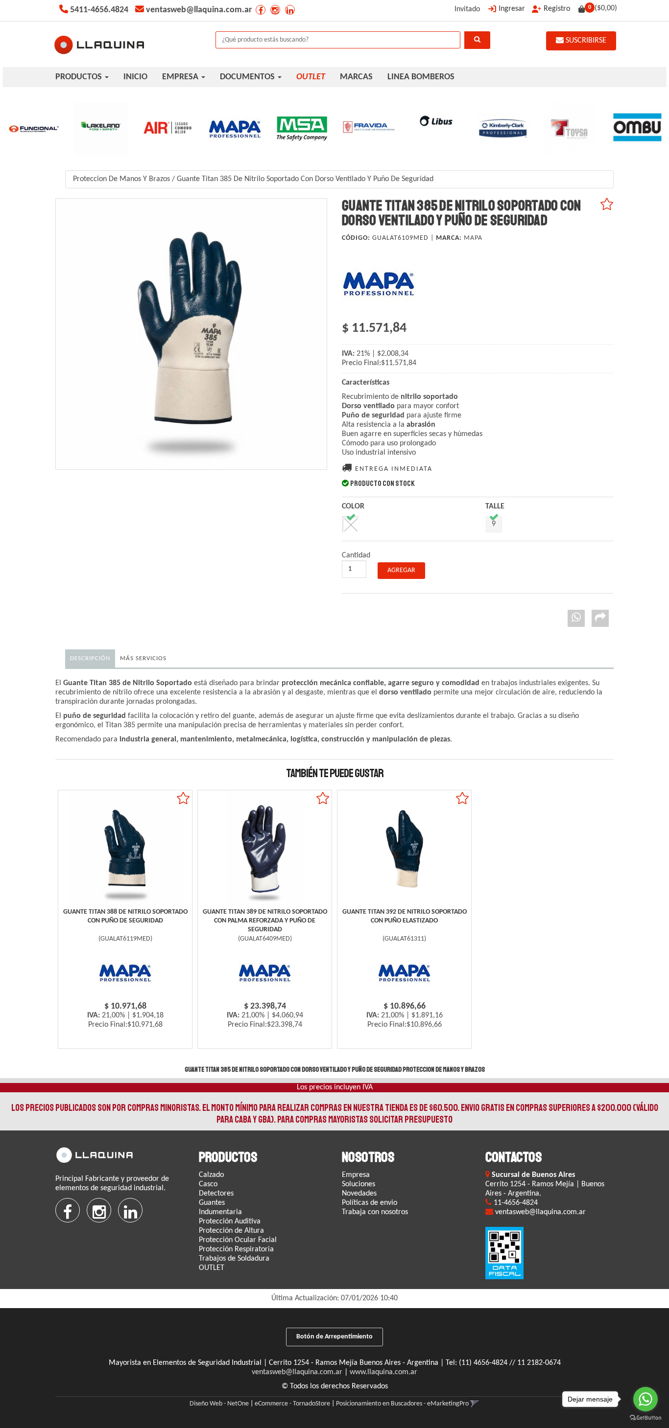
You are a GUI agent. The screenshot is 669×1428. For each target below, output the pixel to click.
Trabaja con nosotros (375, 1212)
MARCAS (356, 77)
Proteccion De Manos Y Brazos (121, 179)
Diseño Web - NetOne (219, 1404)
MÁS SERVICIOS (143, 658)
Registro (557, 9)
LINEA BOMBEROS (420, 77)
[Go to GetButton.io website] (645, 1418)
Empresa (356, 1175)
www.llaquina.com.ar (383, 1372)
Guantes (212, 1203)
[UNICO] (350, 524)
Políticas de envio (369, 1203)
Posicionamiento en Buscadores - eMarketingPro (402, 1404)
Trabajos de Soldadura (234, 1259)
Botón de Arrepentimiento (334, 1336)
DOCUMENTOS (248, 77)
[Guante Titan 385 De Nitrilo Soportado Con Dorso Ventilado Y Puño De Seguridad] (191, 334)
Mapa (473, 238)
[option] (33, 129)
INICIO (135, 77)
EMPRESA (181, 77)
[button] (474, 1404)
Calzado (211, 1175)
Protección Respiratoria (236, 1249)
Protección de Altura (231, 1231)
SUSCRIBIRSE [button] (585, 41)
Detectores (216, 1194)
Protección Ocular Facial (238, 1240)
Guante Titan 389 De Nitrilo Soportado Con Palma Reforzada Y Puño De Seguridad (265, 920)
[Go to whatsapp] (645, 1399)
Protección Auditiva (230, 1221)
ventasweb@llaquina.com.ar (297, 1372)
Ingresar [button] (512, 9)
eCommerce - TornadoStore (292, 1404)
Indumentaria (220, 1212)
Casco (208, 1184)
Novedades (359, 1194)
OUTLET (211, 1268)
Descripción (90, 658)
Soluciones (358, 1184)
